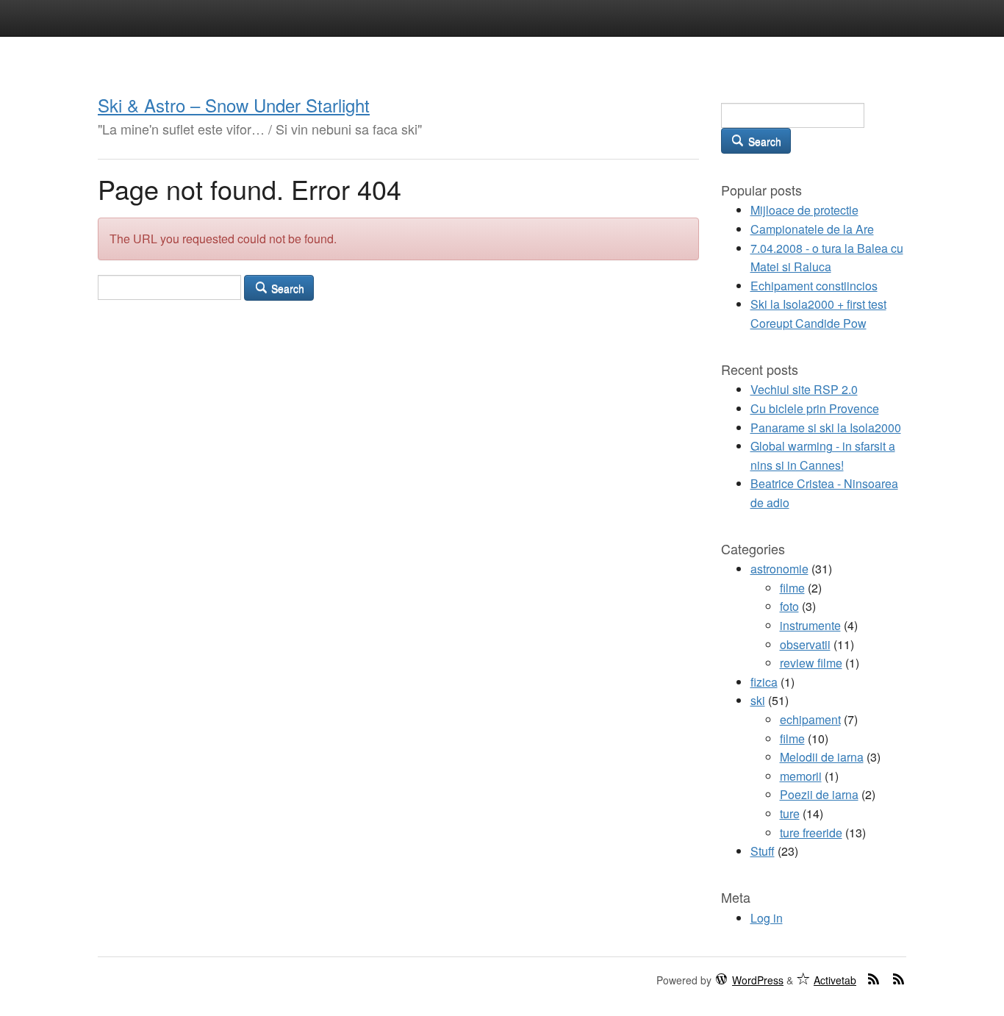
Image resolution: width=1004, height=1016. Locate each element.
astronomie (779, 568)
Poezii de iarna (819, 794)
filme (792, 587)
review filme (811, 662)
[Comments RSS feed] (899, 978)
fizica (764, 681)
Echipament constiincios (814, 285)
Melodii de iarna (822, 756)
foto (789, 606)
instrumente (810, 625)
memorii (801, 776)
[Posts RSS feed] (874, 978)
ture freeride (811, 832)
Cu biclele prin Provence (814, 408)
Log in (766, 917)
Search (286, 288)
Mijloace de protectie (804, 209)
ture (790, 813)
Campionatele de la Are (812, 229)
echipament (810, 719)
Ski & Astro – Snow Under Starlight (234, 105)
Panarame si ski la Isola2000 (825, 427)
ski (757, 700)
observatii (805, 644)
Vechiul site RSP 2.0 (804, 389)
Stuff (762, 851)
